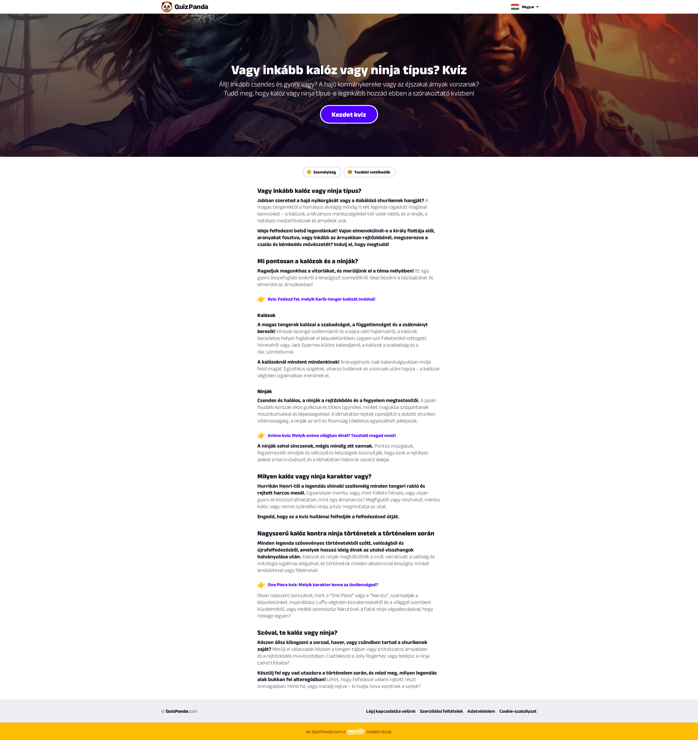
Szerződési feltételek (441, 711)
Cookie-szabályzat (518, 711)
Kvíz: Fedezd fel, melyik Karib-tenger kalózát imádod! (321, 298)
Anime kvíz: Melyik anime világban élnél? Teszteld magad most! (332, 435)
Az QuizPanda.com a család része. (349, 731)
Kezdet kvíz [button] (349, 114)
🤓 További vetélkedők (368, 172)
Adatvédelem (481, 711)
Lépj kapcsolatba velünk (391, 711)
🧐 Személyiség (321, 172)
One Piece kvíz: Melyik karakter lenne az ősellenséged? (323, 584)
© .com (179, 711)
